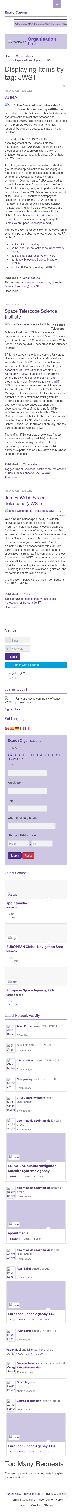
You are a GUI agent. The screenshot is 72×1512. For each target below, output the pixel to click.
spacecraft (32, 598)
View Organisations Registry (26, 60)
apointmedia (16, 903)
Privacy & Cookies (55, 1494)
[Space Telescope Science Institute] (27, 324)
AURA (11, 97)
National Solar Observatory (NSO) (35, 255)
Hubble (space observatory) (23, 473)
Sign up (12, 677)
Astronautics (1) (20, 23)
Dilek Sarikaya (36, 1349)
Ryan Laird (24, 1268)
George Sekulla (27, 1363)
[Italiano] (22, 728)
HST (8, 340)
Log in (14, 656)
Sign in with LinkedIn (26, 664)
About (23, 1505)
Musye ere (24, 1079)
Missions (11, 907)
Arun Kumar (25, 1026)
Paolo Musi (13, 1349)
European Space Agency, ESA (30, 990)
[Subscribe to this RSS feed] (64, 86)
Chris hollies (25, 1060)
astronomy (44, 282)
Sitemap (49, 1505)
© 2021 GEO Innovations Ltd (23, 1494)
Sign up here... (13, 709)
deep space (49, 598)
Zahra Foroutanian (29, 1367)
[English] (7, 728)
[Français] (27, 728)
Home (8, 56)
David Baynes (26, 1382)
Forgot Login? (16, 673)
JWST (36, 286)
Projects (28, 594)
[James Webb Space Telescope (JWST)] (30, 510)
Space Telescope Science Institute (31, 313)
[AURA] (10, 104)
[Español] (12, 728)
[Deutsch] (17, 728)
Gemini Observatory (27, 244)
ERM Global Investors (31, 1097)
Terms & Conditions (23, 1499)
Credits (35, 1505)
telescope (60, 469)
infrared (26, 602)
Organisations (24, 56)
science (30, 282)
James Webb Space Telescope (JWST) (28, 223)
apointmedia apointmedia (33, 1120)
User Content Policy (51, 1499)
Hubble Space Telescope (50, 336)
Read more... (13, 291)
